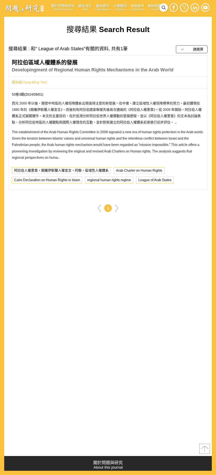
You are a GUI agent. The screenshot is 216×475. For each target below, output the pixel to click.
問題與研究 (25, 8)
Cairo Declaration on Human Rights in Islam (47, 180)
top (204, 449)
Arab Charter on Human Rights (139, 170)
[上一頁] (99, 208)
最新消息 (85, 7)
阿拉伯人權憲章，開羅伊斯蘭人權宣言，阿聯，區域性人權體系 (61, 170)
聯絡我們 (154, 7)
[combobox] (191, 49)
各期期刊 (120, 7)
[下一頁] (116, 208)
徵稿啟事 (137, 7)
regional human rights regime (109, 180)
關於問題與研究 (63, 7)
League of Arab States (154, 180)
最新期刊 (102, 7)
